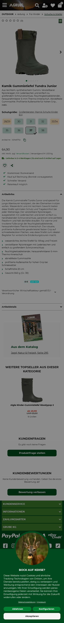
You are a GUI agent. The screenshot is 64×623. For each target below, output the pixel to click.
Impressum (41, 602)
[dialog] (32, 311)
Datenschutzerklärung (26, 602)
